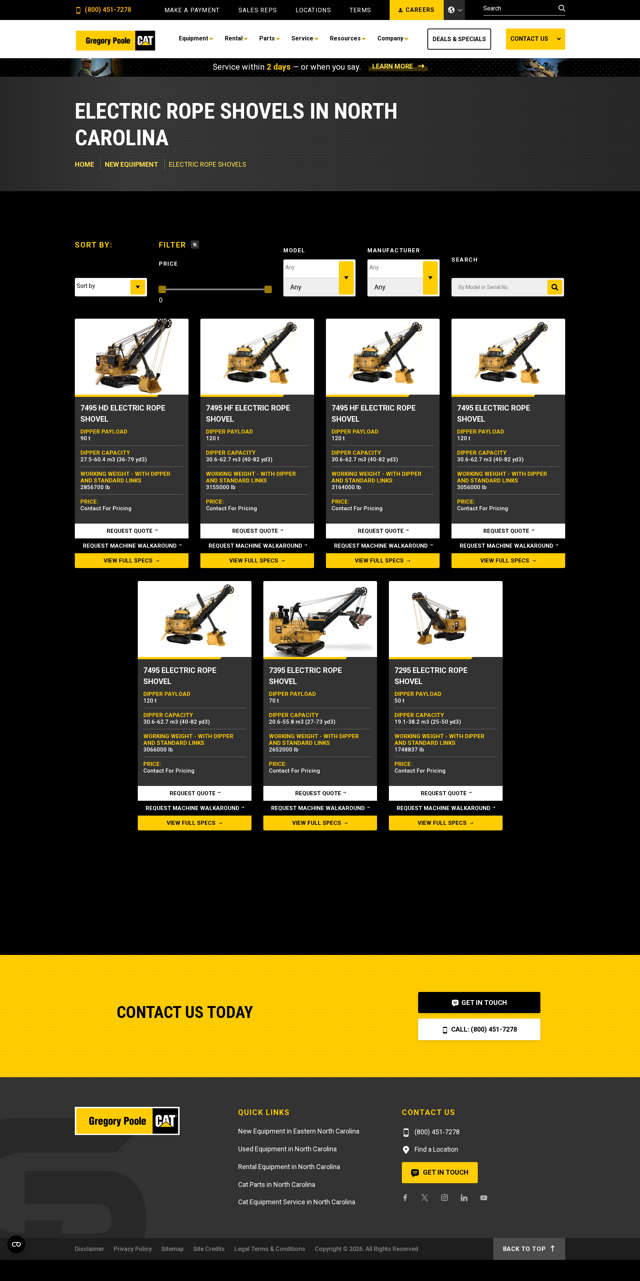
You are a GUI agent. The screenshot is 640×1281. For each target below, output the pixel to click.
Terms (360, 10)
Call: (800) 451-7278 (483, 1029)
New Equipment (131, 164)
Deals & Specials (459, 39)
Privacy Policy (133, 1248)
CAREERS (420, 9)
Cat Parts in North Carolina (276, 1184)
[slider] (162, 289)
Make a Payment (192, 10)
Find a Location (435, 1149)
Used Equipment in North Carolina (287, 1149)
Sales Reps (258, 10)
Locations (313, 10)
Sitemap (172, 1248)
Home (84, 164)
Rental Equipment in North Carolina (289, 1167)
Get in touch (445, 1172)
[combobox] (111, 287)
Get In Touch (483, 1002)
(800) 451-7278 (107, 9)
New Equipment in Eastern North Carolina (298, 1131)
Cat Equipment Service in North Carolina (296, 1202)
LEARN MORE (392, 66)
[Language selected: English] (454, 10)
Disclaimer (89, 1248)
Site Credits (209, 1248)
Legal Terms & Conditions (269, 1248)
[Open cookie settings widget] (16, 1244)
